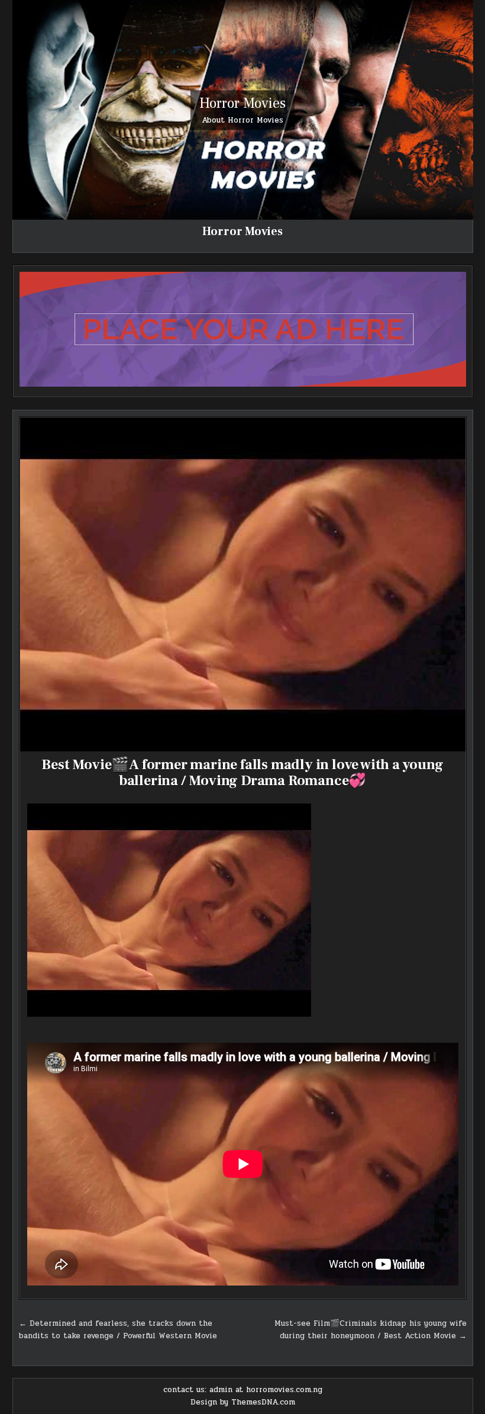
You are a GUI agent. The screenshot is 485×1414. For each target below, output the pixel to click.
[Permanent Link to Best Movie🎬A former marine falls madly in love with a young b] (242, 584)
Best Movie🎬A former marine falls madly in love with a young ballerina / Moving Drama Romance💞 (242, 772)
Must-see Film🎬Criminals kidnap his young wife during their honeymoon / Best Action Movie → (370, 1329)
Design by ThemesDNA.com (242, 1402)
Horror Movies (242, 103)
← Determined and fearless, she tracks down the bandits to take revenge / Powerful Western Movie (118, 1329)
